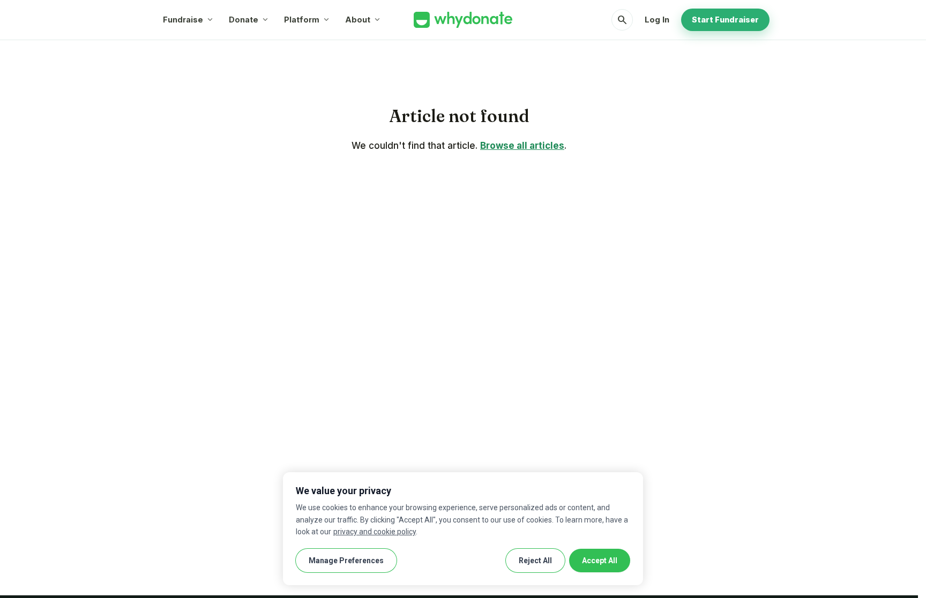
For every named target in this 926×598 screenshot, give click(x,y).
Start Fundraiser (725, 19)
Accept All (599, 560)
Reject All (535, 560)
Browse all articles (522, 145)
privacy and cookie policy (374, 531)
